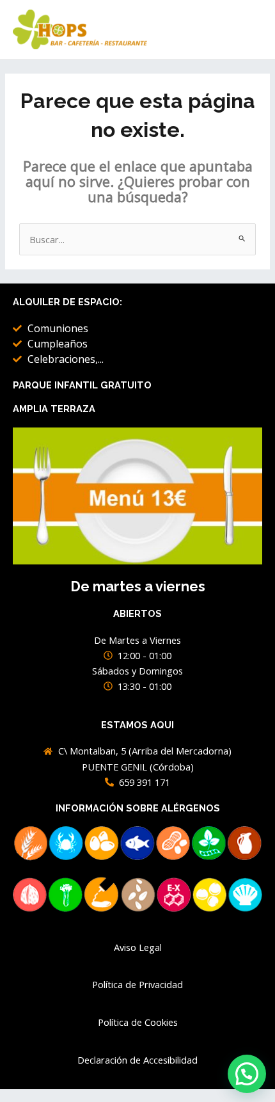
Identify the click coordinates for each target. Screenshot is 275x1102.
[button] (247, 1074)
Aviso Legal (138, 947)
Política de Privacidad (137, 984)
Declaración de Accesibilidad (137, 1059)
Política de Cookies (138, 1022)
